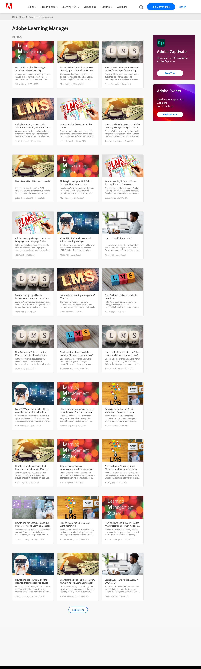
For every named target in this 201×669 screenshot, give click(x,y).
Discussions (89, 6)
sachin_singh (110, 311)
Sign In (182, 6)
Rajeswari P (19, 254)
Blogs (31, 6)
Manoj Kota (64, 254)
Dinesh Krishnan (66, 311)
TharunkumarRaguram (114, 141)
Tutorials (105, 6)
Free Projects (48, 6)
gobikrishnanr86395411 (24, 198)
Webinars (122, 6)
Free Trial (170, 73)
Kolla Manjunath (111, 425)
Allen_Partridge (66, 198)
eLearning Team (111, 198)
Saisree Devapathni (112, 84)
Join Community (161, 6)
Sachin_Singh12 (111, 482)
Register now (170, 114)
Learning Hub (69, 6)
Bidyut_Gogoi (20, 84)
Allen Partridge (66, 84)
